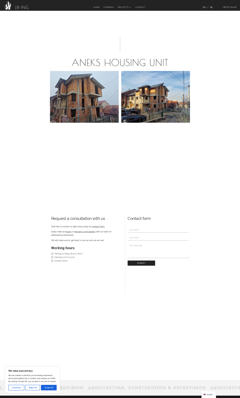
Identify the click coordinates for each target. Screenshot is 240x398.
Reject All (32, 387)
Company (109, 7)
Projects (123, 7)
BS (211, 7)
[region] (32, 380)
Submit (141, 263)
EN (204, 7)
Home (97, 7)
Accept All (49, 387)
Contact (140, 7)
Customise (16, 387)
